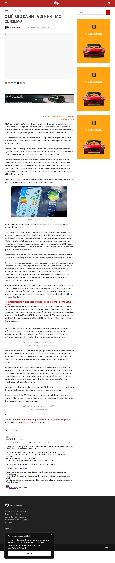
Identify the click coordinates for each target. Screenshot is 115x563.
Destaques (19, 10)
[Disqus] (39, 463)
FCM (11, 430)
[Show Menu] (6, 3)
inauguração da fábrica (25, 423)
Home (6, 10)
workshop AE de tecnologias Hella (41, 420)
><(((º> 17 (107, 547)
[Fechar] (51, 534)
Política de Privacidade (19, 548)
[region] (29, 545)
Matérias (12, 10)
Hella (16, 430)
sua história (25, 420)
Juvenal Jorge (16, 27)
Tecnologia (45, 27)
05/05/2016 (27, 27)
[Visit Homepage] (56, 3)
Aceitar (29, 554)
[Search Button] (109, 3)
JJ (41, 27)
